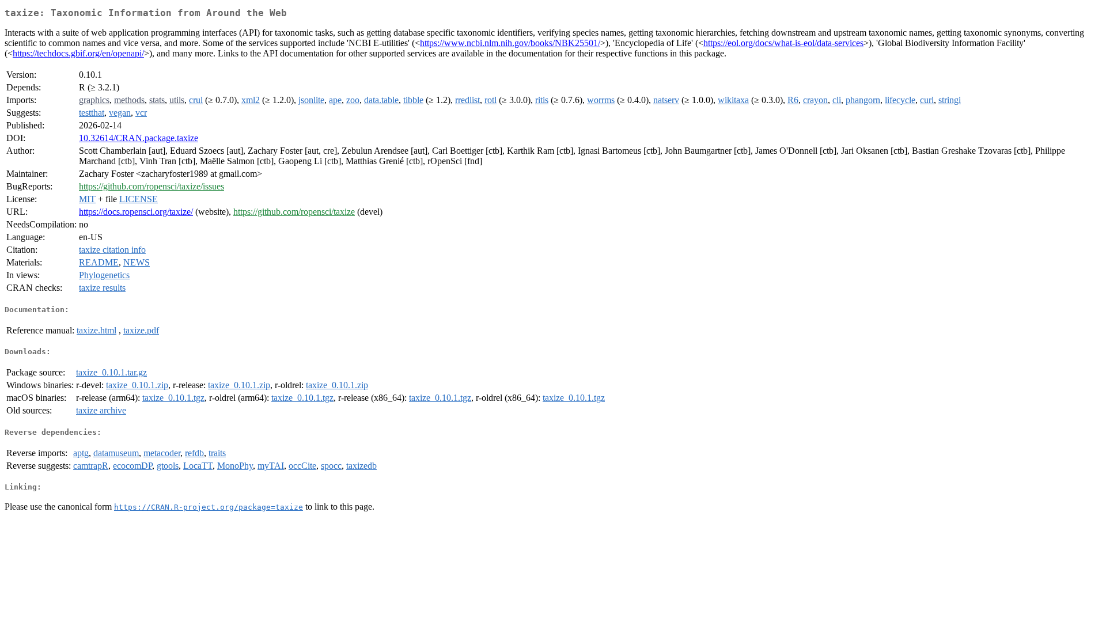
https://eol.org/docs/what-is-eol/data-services (783, 43)
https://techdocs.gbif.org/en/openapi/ (78, 53)
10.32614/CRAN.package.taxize (138, 138)
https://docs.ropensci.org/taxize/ (136, 212)
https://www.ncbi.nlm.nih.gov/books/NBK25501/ (510, 43)
